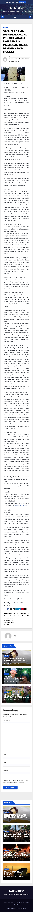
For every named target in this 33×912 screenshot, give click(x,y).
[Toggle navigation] (15, 17)
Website (5, 770)
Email (5, 762)
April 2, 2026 (10, 839)
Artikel (5, 27)
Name (5, 754)
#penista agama (14, 61)
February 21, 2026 (12, 876)
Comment (6, 720)
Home (8, 908)
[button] (27, 16)
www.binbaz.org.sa (21, 505)
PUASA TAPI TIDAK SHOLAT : (13, 873)
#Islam (27, 59)
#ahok (22, 59)
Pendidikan (13, 908)
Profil (18, 908)
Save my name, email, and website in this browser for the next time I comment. (15, 782)
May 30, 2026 (10, 820)
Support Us (23, 908)
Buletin (6, 831)
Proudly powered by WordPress (11, 902)
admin (17, 663)
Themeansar (16, 904)
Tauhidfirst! (16, 8)
